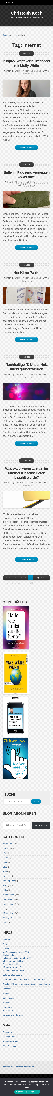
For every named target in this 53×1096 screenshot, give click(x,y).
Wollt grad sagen (40, 182)
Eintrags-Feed (9, 1037)
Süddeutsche (8, 894)
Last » (32, 582)
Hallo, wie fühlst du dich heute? (17, 958)
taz (4, 908)
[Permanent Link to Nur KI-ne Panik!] (26, 295)
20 (19, 582)
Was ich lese (8, 913)
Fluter (5, 858)
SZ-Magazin (8, 899)
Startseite (6, 35)
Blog (5, 944)
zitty (4, 922)
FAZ (4, 853)
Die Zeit (6, 848)
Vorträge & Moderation (13, 1015)
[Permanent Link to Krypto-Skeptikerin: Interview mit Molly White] (26, 88)
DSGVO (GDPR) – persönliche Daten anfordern (24, 979)
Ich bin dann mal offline (13, 961)
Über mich (7, 1007)
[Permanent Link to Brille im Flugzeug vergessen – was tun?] (26, 199)
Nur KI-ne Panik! (26, 273)
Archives (6, 939)
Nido (5, 890)
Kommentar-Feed (11, 1041)
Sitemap (6, 1002)
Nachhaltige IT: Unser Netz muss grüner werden (27, 367)
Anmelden (7, 1032)
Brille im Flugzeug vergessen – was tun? (26, 174)
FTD (5, 862)
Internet (15, 35)
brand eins (37, 70)
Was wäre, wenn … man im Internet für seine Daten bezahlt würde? (26, 472)
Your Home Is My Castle (13, 970)
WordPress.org (9, 1046)
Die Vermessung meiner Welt (16, 952)
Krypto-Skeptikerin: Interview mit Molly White (26, 63)
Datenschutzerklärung (12, 975)
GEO (5, 867)
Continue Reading (27, 147)
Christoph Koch (26, 13)
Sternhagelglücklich (11, 964)
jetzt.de (6, 876)
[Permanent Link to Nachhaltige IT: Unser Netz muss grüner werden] (26, 391)
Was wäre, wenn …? (12, 967)
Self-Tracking (8, 998)
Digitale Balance (10, 955)
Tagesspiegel (8, 904)
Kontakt (6, 993)
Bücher (6, 949)
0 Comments (29, 185)
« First (8, 577)
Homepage (8, 989)
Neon (5, 885)
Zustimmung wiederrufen (27, 1092)
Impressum (8, 1010)
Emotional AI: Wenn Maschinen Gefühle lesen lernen (26, 984)
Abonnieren (41, 825)
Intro (5, 871)
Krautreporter (9, 881)
